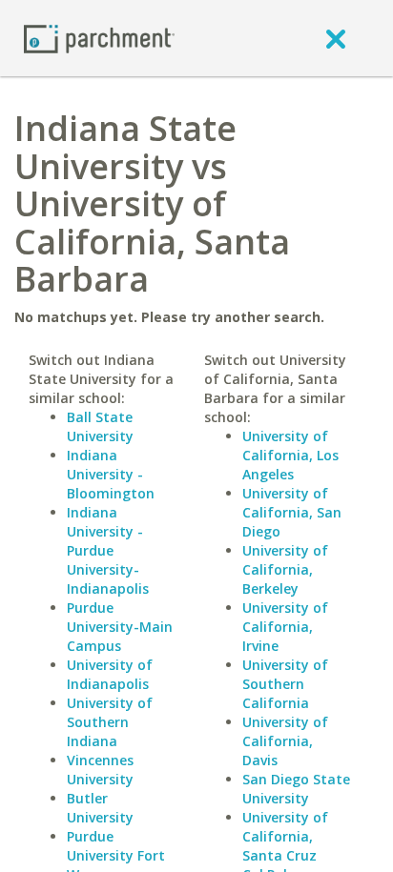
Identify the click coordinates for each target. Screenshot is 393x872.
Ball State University (100, 426)
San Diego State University (296, 788)
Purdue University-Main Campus (120, 626)
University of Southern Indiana (110, 722)
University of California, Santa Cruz (285, 836)
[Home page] (99, 38)
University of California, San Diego (291, 512)
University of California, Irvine (285, 626)
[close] (336, 38)
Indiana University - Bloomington (111, 474)
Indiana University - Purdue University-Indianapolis (108, 550)
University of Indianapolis (110, 674)
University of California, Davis (285, 741)
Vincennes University (100, 769)
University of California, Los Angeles (290, 455)
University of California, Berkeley (285, 569)
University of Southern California (285, 684)
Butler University (100, 807)
